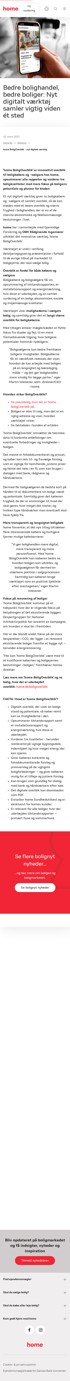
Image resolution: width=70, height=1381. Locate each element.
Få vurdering (29, 8)
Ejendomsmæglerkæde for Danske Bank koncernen (34, 1371)
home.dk (7, 143)
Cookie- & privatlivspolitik (19, 1364)
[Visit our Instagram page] (40, 1330)
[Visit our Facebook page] (29, 1330)
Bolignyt (22, 143)
